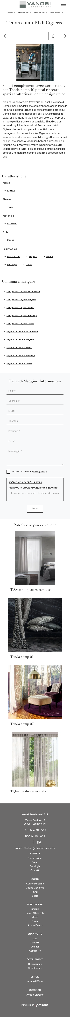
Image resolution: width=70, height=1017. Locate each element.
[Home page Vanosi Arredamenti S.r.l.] (35, 4)
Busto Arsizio (13, 256)
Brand (35, 862)
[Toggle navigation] (63, 4)
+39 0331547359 (37, 829)
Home (10, 13)
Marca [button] (6, 183)
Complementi (23, 13)
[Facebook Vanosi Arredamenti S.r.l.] (32, 841)
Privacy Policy (40, 471)
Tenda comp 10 (56, 13)
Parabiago (12, 264)
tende (10, 207)
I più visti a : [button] (10, 249)
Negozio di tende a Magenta (20, 339)
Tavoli (35, 891)
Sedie (35, 896)
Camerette (35, 950)
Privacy (18, 848)
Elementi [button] (8, 199)
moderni (11, 240)
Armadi (35, 946)
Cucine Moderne (35, 883)
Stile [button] (5, 232)
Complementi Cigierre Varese (20, 323)
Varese (29, 264)
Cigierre (11, 190)
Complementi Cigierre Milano (20, 307)
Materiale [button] (8, 216)
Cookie (27, 848)
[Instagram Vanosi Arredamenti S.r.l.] (38, 841)
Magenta (33, 256)
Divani (35, 921)
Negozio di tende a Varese (19, 363)
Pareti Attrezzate (35, 913)
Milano (49, 256)
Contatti (35, 870)
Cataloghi (35, 866)
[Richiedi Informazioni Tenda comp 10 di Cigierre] (53, 36)
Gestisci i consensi (45, 848)
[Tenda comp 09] (6, 35)
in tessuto (12, 223)
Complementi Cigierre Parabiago (22, 315)
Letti (35, 938)
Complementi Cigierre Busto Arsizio (23, 291)
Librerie (35, 909)
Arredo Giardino (35, 994)
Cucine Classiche (35, 887)
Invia (35, 509)
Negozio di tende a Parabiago (21, 355)
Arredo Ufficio (35, 981)
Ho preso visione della (29, 471)
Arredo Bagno (35, 925)
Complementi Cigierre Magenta (21, 299)
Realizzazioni (35, 858)
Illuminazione (35, 964)
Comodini (35, 942)
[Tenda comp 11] (63, 35)
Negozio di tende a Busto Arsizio (22, 331)
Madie (35, 917)
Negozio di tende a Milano (19, 347)
